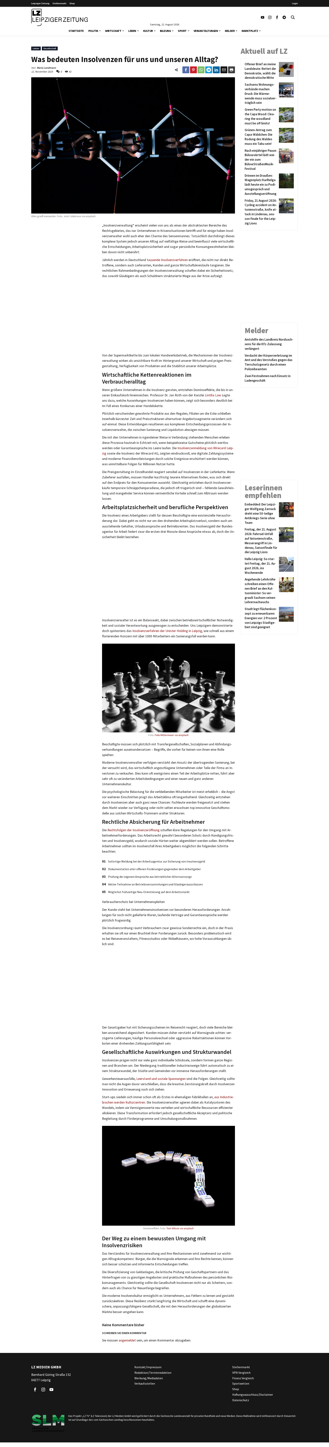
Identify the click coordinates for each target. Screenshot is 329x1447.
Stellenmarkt (59, 3)
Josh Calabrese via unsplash (79, 216)
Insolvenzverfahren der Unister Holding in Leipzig (167, 631)
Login (295, 3)
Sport (182, 31)
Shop (72, 3)
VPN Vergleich (241, 1372)
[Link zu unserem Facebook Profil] (277, 17)
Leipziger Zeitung (40, 3)
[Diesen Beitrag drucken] (231, 69)
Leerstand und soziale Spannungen (161, 1079)
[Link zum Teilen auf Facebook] (185, 69)
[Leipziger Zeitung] (59, 17)
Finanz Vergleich (243, 1378)
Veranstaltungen (206, 31)
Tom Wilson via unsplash (180, 1228)
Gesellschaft (49, 48)
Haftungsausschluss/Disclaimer (252, 1394)
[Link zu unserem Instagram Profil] (269, 17)
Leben (132, 31)
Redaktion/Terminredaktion (152, 1372)
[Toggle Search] (293, 17)
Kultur (148, 31)
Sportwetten (240, 1384)
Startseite (76, 31)
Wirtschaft (113, 31)
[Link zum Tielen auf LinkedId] (216, 69)
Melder (230, 31)
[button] (100, 30)
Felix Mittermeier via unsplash (171, 735)
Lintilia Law (213, 395)
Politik (93, 31)
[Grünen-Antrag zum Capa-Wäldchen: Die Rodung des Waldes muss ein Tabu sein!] (286, 137)
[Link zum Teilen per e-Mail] (223, 69)
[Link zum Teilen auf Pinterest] (193, 69)
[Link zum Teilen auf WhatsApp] (201, 69)
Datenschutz (240, 1400)
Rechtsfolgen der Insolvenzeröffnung (133, 830)
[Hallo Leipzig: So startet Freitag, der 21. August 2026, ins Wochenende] (286, 566)
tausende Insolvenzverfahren (167, 260)
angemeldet (127, 1340)
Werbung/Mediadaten (148, 1378)
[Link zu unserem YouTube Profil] (262, 17)
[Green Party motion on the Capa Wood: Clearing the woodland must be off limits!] (286, 116)
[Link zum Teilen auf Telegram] (208, 69)
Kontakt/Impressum (147, 1367)
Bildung (165, 31)
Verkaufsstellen (144, 1384)
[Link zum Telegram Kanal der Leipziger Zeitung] (284, 17)
